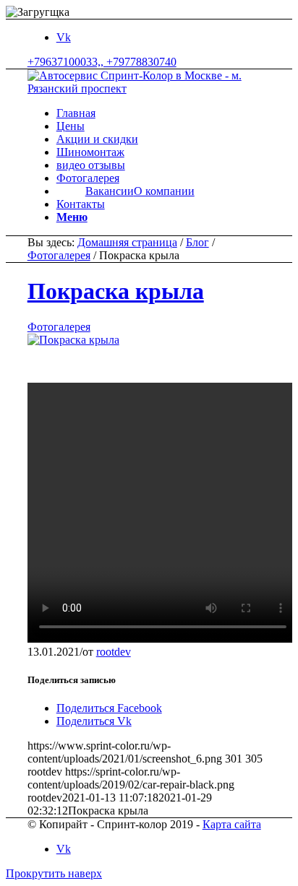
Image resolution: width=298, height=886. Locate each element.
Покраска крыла (115, 291)
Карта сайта (232, 824)
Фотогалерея (58, 255)
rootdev (113, 652)
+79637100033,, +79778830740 (101, 62)
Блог (197, 242)
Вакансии (109, 191)
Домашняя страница (127, 242)
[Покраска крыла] (73, 340)
